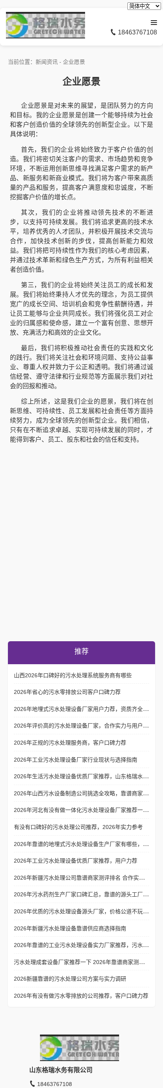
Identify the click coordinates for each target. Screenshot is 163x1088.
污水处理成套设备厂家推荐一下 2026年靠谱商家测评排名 (84, 962)
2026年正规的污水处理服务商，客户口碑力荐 (70, 742)
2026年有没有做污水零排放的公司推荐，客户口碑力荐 (81, 996)
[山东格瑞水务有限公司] (45, 36)
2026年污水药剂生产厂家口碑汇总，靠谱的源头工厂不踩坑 (86, 894)
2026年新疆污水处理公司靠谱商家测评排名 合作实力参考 (84, 878)
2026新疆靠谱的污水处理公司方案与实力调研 (70, 979)
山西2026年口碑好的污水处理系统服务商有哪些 (73, 675)
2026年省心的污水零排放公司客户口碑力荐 (67, 692)
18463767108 (136, 32)
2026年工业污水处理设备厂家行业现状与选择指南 (75, 759)
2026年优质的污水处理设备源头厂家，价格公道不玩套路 (84, 911)
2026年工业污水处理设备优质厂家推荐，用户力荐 (75, 860)
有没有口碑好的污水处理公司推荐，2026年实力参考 (78, 827)
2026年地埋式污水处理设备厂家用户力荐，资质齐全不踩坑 (86, 709)
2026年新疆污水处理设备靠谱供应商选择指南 (70, 928)
